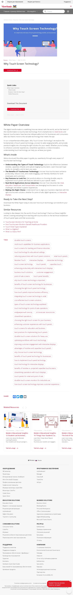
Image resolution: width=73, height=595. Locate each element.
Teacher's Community (9, 517)
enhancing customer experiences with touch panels (33, 324)
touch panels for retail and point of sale (28, 376)
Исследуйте (31, 11)
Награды (39, 553)
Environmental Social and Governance (48, 550)
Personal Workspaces (43, 509)
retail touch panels (60, 256)
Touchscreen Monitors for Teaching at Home (21, 222)
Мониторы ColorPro (9, 490)
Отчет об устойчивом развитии (47, 558)
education (9, 185)
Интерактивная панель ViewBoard (13, 477)
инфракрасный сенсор (23, 312)
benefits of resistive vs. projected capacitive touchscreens (35, 368)
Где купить (40, 564)
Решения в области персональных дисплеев (17, 535)
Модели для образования (15, 2)
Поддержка (67, 2)
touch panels (41, 264)
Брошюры (40, 535)
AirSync (39, 482)
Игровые (5, 532)
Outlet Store (6, 493)
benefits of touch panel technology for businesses (32, 356)
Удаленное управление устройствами (49, 514)
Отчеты (39, 540)
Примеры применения (44, 529)
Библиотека (40, 527)
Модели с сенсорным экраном (12, 506)
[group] (17, 431)
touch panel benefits (41, 276)
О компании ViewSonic (44, 547)
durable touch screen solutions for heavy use (31, 336)
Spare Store (6, 496)
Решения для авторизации (11, 509)
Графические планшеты (10, 485)
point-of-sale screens (22, 276)
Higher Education (8, 514)
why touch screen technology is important (29, 280)
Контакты (6, 561)
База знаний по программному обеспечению (17, 567)
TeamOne (40, 479)
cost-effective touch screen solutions (27, 300)
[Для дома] (2, 1)
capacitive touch (55, 264)
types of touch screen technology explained (30, 304)
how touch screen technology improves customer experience (36, 384)
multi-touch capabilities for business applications (32, 244)
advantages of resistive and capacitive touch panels (32, 348)
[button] (23, 407)
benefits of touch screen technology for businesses (33, 284)
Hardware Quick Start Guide (11, 564)
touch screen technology (23, 264)
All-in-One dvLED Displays (10, 479)
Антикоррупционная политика (46, 569)
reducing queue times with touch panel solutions (32, 256)
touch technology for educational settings (29, 252)
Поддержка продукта (9, 550)
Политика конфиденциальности (23, 583)
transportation (30, 185)
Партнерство (41, 572)
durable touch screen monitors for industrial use (32, 380)
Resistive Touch (20, 260)
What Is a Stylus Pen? (13, 231)
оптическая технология (45, 312)
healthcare (17, 185)
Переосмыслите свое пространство (14, 538)
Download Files (11, 70)
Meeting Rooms (41, 506)
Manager (39, 474)
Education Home (8, 503)
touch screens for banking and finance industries (32, 248)
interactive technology (55, 260)
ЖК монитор (6, 471)
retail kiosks (58, 132)
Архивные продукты (9, 569)
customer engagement (45, 272)
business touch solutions (23, 272)
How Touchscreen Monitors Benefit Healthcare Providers (26, 224)
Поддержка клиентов (9, 547)
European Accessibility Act (45, 575)
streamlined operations (22, 316)
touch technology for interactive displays (29, 364)
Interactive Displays (36, 260)
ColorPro (5, 529)
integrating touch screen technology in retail (30, 296)
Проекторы (6, 474)
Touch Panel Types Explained (16, 227)
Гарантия (5, 558)
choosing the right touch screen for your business (32, 320)
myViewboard (41, 471)
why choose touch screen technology (28, 352)
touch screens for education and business (29, 328)
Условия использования (39, 583)
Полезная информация (44, 538)
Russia (39, 460)
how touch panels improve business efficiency (31, 292)
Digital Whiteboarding (43, 517)
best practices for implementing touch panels (30, 332)
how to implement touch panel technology (30, 360)
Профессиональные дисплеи (12, 482)
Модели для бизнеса (34, 2)
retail (62, 183)
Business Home (41, 503)
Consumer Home (8, 527)
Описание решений (43, 532)
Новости (39, 556)
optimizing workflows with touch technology (30, 340)
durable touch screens (22, 240)
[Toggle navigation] (71, 6)
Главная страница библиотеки (14, 11)
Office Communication (43, 511)
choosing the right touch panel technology (29, 288)
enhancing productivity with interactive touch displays (33, 268)
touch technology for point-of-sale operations (31, 308)
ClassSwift (40, 477)
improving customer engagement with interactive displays (35, 344)
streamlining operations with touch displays (30, 372)
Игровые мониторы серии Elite (12, 488)
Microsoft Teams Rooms (44, 519)
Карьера (39, 567)
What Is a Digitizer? (12, 229)
